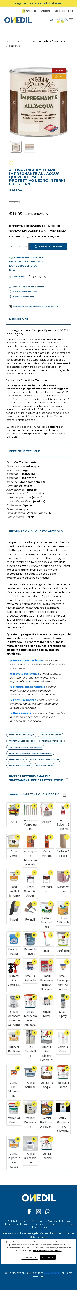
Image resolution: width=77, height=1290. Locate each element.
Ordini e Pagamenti (17, 1221)
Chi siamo (45, 11)
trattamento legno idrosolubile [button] (25, 747)
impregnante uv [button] (16, 759)
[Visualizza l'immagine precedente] (63, 102)
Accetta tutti (48, 1257)
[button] (48, 246)
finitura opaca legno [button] (52, 741)
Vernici (57, 41)
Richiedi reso (41, 1227)
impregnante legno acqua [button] (21, 735)
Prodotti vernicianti (34, 41)
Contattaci (59, 11)
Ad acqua (13, 46)
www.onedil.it (52, 1273)
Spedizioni (37, 1221)
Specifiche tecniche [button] (24, 451)
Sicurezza (13, 1224)
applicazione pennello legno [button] (44, 759)
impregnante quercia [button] (50, 735)
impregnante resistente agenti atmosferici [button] (30, 753)
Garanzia (52, 1221)
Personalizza (29, 1257)
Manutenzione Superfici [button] (41, 794)
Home (10, 41)
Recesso (66, 1221)
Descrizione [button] (18, 318)
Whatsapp (31, 11)
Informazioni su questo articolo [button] (36, 531)
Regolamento (54, 1224)
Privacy (39, 1224)
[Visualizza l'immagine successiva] (13, 102)
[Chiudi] (64, 795)
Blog (70, 11)
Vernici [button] (14, 794)
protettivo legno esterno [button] (22, 741)
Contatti (70, 1224)
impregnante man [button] (44, 765)
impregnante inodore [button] (19, 765)
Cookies (26, 1224)
